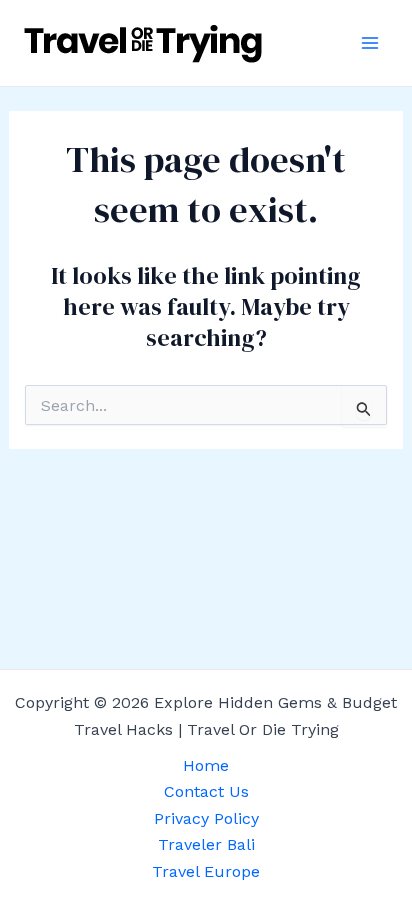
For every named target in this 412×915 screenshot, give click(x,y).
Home (206, 765)
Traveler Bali (206, 844)
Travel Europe (206, 871)
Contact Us (206, 791)
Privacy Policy (206, 818)
